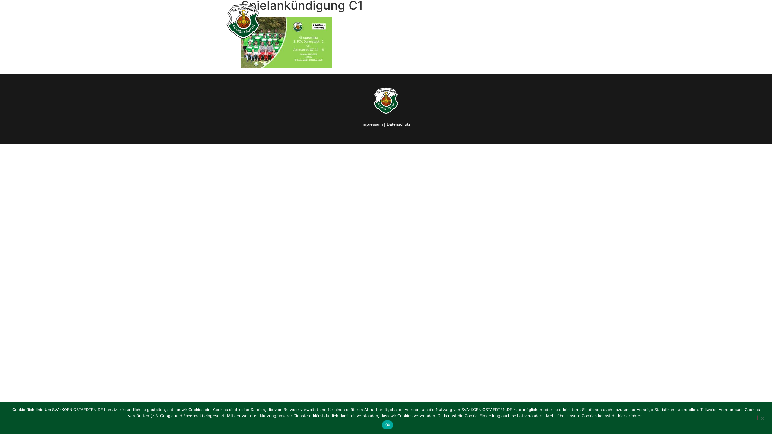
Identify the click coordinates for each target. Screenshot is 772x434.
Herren (411, 21)
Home (364, 21)
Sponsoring (509, 21)
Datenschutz (398, 124)
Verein (472, 21)
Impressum (372, 124)
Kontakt (541, 21)
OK (388, 425)
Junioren (439, 21)
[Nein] (762, 417)
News (387, 21)
